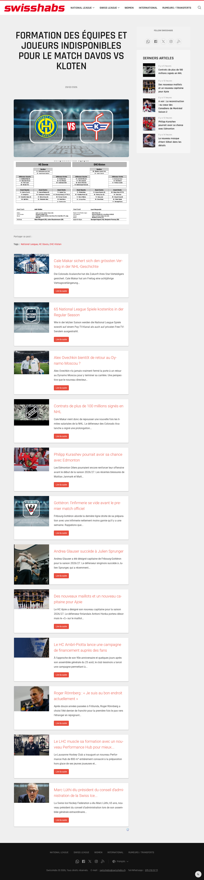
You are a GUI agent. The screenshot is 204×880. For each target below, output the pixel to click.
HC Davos (44, 244)
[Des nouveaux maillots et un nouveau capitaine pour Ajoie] (149, 86)
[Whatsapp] (148, 41)
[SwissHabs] (34, 7)
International (148, 8)
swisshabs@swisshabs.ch (113, 870)
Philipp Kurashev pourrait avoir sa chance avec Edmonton (170, 125)
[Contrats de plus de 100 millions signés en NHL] (149, 70)
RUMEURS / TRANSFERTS (141, 852)
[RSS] (178, 41)
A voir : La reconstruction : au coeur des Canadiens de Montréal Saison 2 (171, 107)
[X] (163, 41)
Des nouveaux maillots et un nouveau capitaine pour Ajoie (170, 88)
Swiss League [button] (108, 8)
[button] (199, 8)
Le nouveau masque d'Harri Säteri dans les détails (169, 142)
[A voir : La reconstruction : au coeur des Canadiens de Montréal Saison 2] (149, 105)
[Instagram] (171, 41)
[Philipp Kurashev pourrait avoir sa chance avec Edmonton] (149, 123)
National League (29, 244)
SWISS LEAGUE (81, 852)
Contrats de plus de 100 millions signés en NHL (170, 71)
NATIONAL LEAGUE (59, 852)
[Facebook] (156, 41)
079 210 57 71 (151, 870)
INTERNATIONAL (115, 852)
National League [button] (81, 8)
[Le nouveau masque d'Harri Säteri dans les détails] (149, 140)
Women (129, 8)
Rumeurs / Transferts (176, 8)
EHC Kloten (55, 244)
